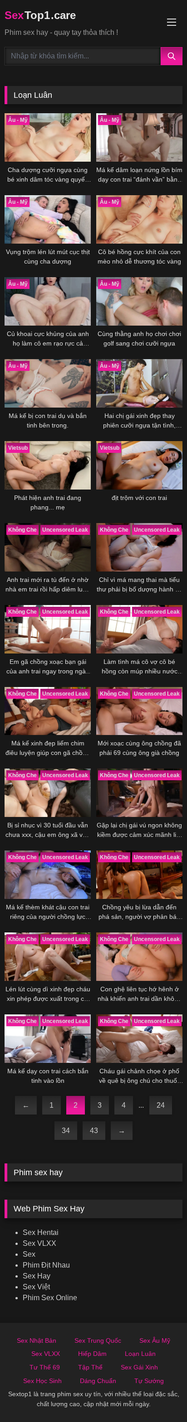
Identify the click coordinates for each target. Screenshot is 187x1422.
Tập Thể (90, 1367)
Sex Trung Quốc (97, 1340)
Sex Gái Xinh (139, 1367)
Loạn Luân (140, 1353)
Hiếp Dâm (92, 1353)
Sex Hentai (41, 1232)
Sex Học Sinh (42, 1380)
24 (161, 1105)
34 (66, 1130)
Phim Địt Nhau (46, 1265)
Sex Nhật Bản (36, 1340)
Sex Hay (36, 1276)
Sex (29, 1254)
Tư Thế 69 (45, 1367)
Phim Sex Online (50, 1298)
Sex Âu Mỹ (154, 1340)
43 (94, 1130)
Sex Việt (36, 1287)
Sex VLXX (39, 1243)
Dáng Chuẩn (98, 1380)
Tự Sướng (149, 1380)
